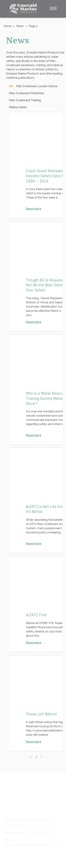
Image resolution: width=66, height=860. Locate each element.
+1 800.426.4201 (28, 823)
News (20, 26)
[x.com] (40, 782)
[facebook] (12, 782)
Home (7, 26)
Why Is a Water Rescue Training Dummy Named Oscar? (45, 398)
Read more (33, 208)
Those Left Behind (41, 714)
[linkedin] (26, 782)
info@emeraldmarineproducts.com (33, 842)
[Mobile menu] (53, 8)
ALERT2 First (36, 615)
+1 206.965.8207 (28, 832)
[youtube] (54, 782)
